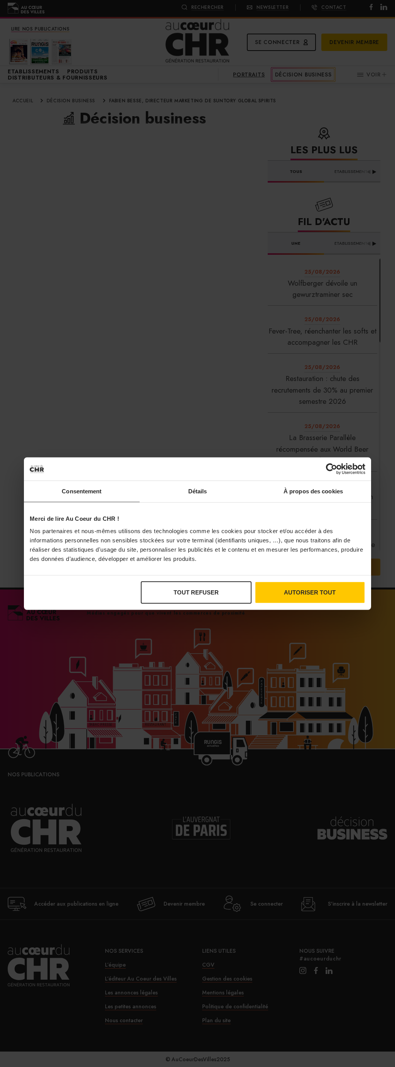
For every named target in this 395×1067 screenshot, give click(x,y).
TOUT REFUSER (196, 592)
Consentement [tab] (81, 491)
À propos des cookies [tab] (313, 491)
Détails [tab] (197, 491)
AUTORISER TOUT (310, 592)
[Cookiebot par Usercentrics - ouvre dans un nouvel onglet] (331, 469)
